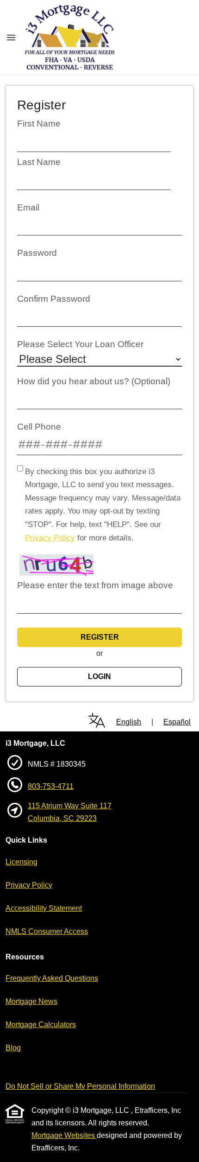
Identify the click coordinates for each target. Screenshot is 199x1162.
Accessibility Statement (44, 908)
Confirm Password (53, 299)
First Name (39, 123)
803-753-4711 (51, 786)
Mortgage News (31, 1001)
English (128, 722)
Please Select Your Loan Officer (80, 344)
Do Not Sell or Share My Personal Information (80, 1086)
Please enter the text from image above (95, 585)
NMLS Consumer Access (47, 931)
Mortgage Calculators (41, 1025)
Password (37, 253)
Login (99, 676)
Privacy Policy (50, 537)
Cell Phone (39, 427)
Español (177, 722)
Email (28, 207)
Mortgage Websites (64, 1135)
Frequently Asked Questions (52, 978)
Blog (13, 1048)
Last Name (39, 162)
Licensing (21, 862)
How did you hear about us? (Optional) (93, 381)
